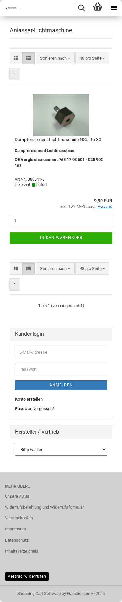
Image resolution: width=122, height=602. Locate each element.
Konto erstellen (29, 399)
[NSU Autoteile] (13, 8)
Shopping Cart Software (39, 593)
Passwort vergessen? (35, 408)
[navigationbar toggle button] (114, 8)
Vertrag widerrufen (27, 576)
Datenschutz (16, 540)
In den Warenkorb (61, 237)
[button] (16, 58)
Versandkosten (19, 517)
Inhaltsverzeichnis (21, 551)
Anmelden (61, 385)
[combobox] (55, 58)
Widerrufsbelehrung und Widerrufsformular (44, 507)
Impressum (15, 529)
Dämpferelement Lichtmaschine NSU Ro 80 (58, 139)
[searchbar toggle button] (81, 8)
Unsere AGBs (17, 496)
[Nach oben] (104, 592)
